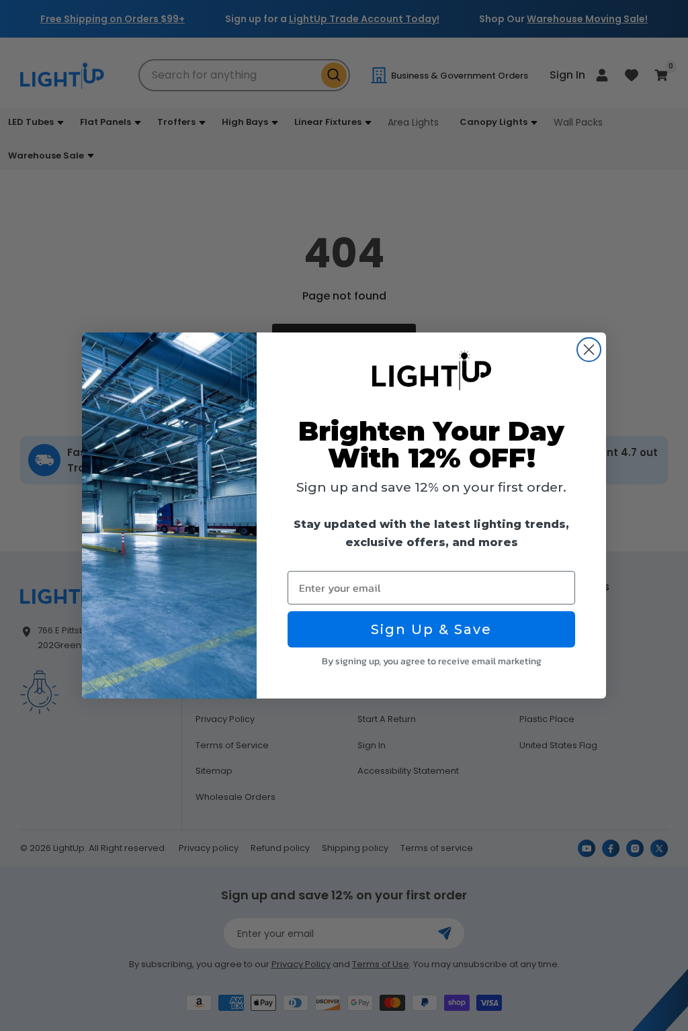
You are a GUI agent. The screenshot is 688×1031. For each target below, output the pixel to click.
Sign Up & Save (431, 629)
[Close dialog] (589, 349)
